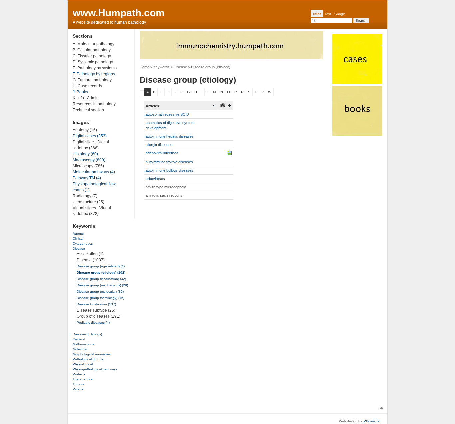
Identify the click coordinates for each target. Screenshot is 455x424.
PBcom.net (372, 421)
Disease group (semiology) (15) (100, 298)
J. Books (80, 92)
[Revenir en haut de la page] (381, 408)
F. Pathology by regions (94, 74)
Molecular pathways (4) (94, 172)
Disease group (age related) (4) (101, 266)
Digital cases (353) (90, 136)
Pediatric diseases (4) (93, 322)
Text (328, 14)
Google (340, 14)
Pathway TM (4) (87, 178)
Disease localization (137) (96, 304)
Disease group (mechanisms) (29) (102, 285)
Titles (316, 14)
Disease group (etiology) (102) (101, 272)
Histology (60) (85, 154)
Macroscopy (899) (89, 160)
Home (144, 67)
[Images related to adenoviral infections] (229, 153)
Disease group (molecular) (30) (100, 291)
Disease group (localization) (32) (101, 279)
